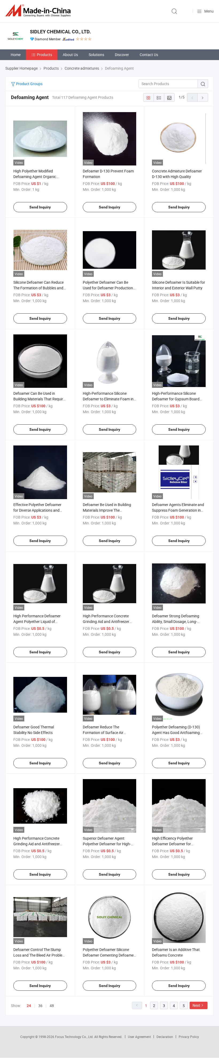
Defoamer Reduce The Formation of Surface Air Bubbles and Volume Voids (105, 732)
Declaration (165, 1037)
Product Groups (28, 83)
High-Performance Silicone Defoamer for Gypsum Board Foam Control (176, 399)
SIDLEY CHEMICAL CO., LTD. (60, 31)
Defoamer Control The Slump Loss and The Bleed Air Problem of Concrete (39, 955)
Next (196, 1005)
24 (29, 1006)
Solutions (96, 54)
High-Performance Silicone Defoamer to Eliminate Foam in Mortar (108, 399)
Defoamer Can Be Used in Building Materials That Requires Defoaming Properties (40, 399)
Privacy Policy (189, 1037)
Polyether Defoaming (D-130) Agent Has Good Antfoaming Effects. (176, 732)
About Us (70, 54)
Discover (122, 54)
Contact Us (149, 54)
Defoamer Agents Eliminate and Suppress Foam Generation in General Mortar (178, 510)
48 (52, 1005)
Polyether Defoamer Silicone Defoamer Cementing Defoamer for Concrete (109, 955)
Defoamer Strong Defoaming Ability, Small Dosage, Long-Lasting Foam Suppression (175, 621)
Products (44, 54)
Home (16, 54)
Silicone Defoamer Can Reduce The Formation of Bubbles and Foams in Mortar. (38, 288)
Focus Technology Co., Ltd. (74, 1037)
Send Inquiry (40, 207)
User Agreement (139, 1037)
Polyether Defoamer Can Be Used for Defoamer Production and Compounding (108, 288)
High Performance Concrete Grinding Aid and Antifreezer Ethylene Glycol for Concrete (106, 621)
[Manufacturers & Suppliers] (39, 10)
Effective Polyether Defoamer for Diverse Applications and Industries (37, 510)
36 (40, 1005)
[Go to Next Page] (203, 97)
